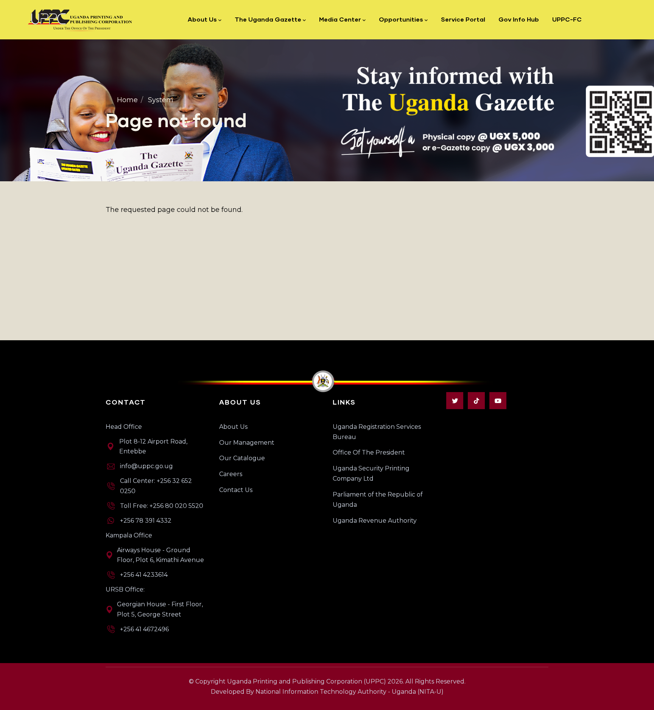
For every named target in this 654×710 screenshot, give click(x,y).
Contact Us (235, 490)
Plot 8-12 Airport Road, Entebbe (153, 446)
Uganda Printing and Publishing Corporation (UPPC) (306, 681)
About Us (233, 426)
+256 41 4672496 (144, 629)
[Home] (80, 19)
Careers (230, 474)
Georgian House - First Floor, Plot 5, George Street (160, 609)
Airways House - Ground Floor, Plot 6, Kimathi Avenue (160, 555)
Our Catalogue (242, 458)
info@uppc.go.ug (146, 466)
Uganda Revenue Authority (375, 520)
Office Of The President (369, 452)
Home (127, 100)
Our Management (246, 442)
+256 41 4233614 (144, 574)
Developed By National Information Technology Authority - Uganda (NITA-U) (327, 691)
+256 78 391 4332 (145, 520)
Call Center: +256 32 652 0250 (156, 486)
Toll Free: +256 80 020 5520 (161, 505)
